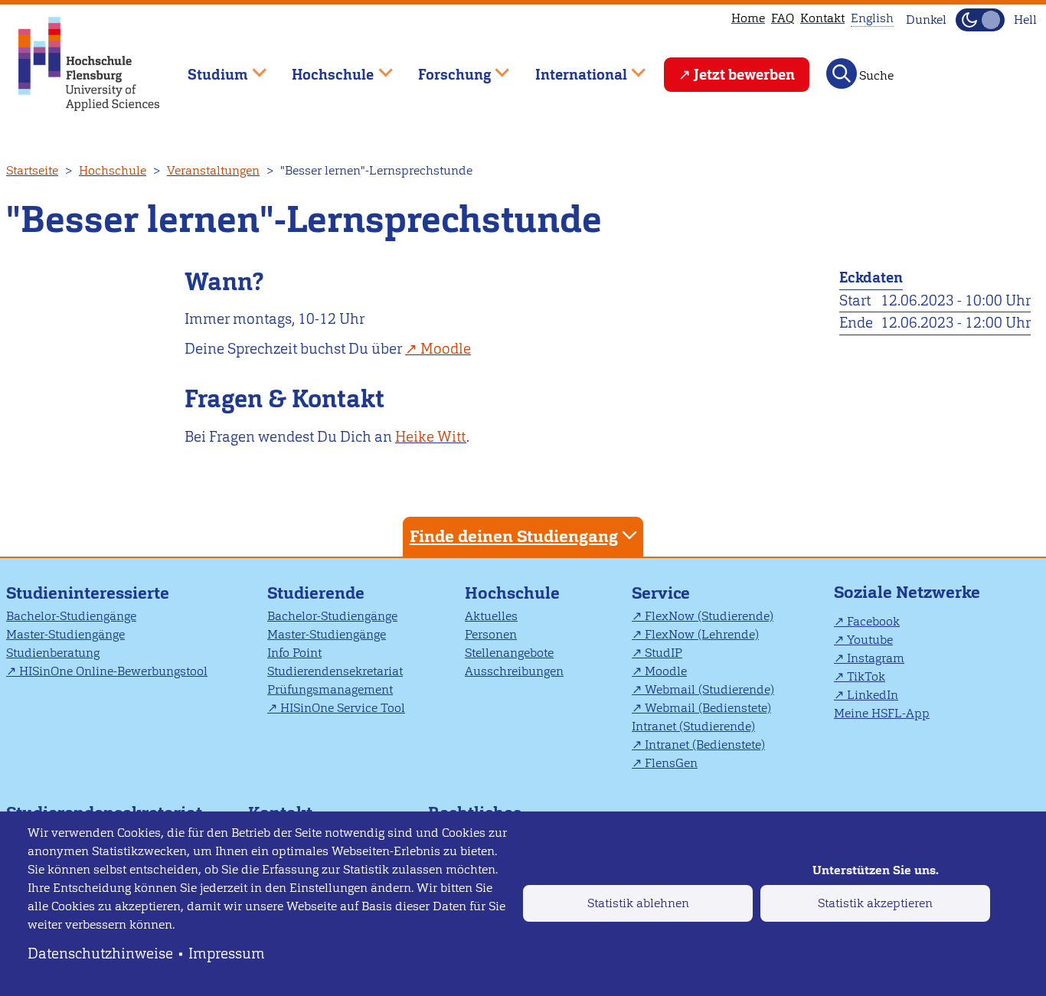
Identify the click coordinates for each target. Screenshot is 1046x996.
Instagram (875, 658)
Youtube (870, 640)
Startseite (32, 170)
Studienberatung (53, 653)
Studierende (315, 593)
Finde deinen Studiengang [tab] (514, 536)
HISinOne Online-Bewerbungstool (113, 671)
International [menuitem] (570, 67)
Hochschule (112, 170)
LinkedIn (872, 695)
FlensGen (671, 763)
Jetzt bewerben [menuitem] (744, 74)
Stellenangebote (509, 653)
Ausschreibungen (514, 671)
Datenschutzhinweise (100, 953)
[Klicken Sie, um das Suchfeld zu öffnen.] (841, 73)
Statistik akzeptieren (875, 903)
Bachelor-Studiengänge (71, 616)
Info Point (294, 653)
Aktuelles (491, 616)
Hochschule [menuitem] (322, 67)
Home (748, 18)
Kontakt (822, 18)
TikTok (866, 676)
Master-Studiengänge (65, 634)
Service (661, 593)
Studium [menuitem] (206, 67)
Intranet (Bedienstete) (705, 744)
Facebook (873, 621)
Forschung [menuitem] (443, 67)
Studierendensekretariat (335, 671)
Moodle (445, 348)
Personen (491, 634)
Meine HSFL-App (882, 713)
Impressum (226, 953)
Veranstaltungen (213, 170)
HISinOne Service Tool (342, 708)
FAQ (782, 18)
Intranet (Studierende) (693, 726)
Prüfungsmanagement (330, 689)
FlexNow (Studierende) (709, 616)
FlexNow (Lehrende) (702, 634)
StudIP (663, 653)
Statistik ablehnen (638, 903)
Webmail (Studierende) (709, 689)
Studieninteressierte (87, 593)
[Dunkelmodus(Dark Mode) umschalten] (980, 19)
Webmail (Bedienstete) (708, 708)
